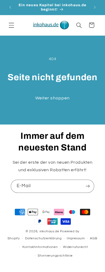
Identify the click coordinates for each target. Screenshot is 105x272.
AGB (93, 238)
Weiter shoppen (52, 98)
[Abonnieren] (88, 186)
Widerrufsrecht (75, 247)
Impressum (76, 238)
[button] (11, 25)
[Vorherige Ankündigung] (10, 7)
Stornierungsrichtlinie (55, 255)
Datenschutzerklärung (43, 238)
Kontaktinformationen (40, 247)
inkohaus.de (49, 231)
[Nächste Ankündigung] (95, 7)
